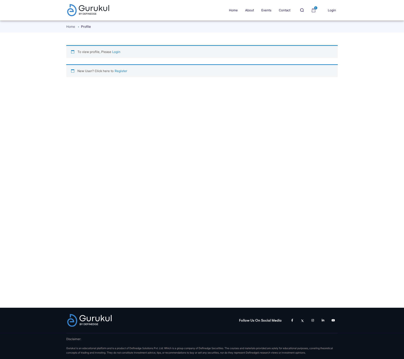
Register (121, 71)
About (249, 10)
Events (266, 10)
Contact (284, 10)
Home (233, 10)
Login (332, 10)
